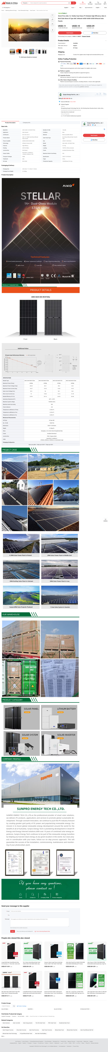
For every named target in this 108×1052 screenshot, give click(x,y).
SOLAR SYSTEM (57, 1009)
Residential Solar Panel (64, 1023)
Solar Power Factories (47, 1030)
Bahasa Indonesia (94, 1043)
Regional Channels (71, 1041)
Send (12, 931)
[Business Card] (104, 129)
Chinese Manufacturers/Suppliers (36, 1041)
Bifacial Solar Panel (59, 1030)
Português (29, 1043)
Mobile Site (86, 1041)
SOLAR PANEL (4, 1009)
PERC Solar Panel (52, 1023)
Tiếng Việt (88, 1043)
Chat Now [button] (95, 33)
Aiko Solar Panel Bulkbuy (40, 1033)
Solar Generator (6, 1023)
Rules (105, 7)
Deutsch (51, 1043)
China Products (25, 1041)
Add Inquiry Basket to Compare (29, 57)
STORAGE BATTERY (84, 1009)
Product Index (79, 1041)
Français (35, 1043)
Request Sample (86, 36)
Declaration (69, 1046)
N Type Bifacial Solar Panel (26, 1033)
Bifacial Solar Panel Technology (10, 1033)
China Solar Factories (21, 1030)
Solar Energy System (27, 1023)
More (2, 1036)
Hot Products (18, 1041)
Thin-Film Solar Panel (40, 1023)
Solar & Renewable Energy (23, 10)
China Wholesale (48, 1041)
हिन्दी (74, 1043)
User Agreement (62, 1046)
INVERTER (30, 1009)
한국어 (66, 1043)
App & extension (88, 7)
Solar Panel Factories (34, 1030)
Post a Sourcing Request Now (42, 931)
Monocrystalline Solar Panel (42, 10)
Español (24, 1043)
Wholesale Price (56, 1041)
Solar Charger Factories (8, 1030)
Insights (91, 1041)
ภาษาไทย (78, 1043)
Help (80, 7)
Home (2, 10)
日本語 (70, 1043)
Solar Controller (16, 1023)
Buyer (72, 7)
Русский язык (41, 1043)
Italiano (46, 1043)
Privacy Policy (76, 1046)
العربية (62, 1043)
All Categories (6, 7)
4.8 (88, 125)
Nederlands (57, 1043)
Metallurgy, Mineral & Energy (11, 10)
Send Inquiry (69, 33)
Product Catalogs (22, 1006)
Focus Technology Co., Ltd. (44, 1046)
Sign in (105, 4)
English (19, 1043)
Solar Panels (32, 10)
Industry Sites (63, 1041)
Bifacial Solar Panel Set (72, 1030)
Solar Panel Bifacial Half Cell (86, 1030)
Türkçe (82, 1043)
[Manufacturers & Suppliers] (9, 3)
